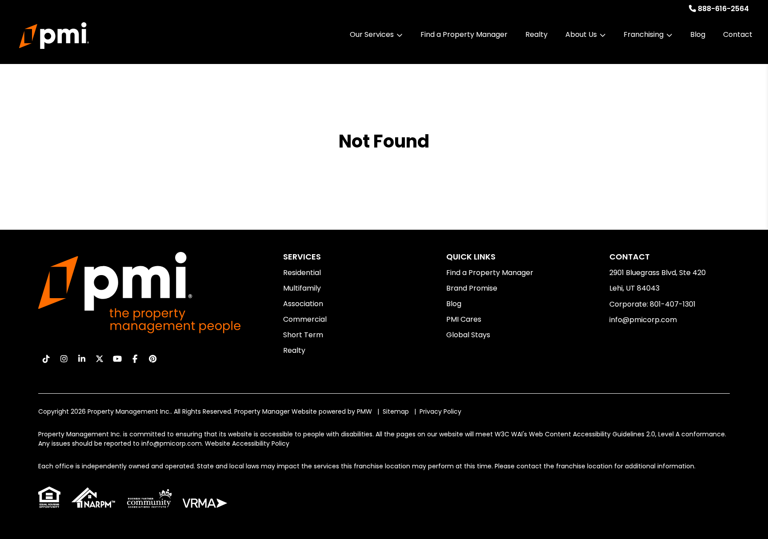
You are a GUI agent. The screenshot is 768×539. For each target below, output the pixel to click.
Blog (697, 34)
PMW (364, 411)
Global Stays (468, 335)
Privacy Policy (440, 411)
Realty (536, 34)
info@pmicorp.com (643, 320)
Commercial (305, 319)
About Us (581, 34)
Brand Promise (471, 288)
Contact (737, 34)
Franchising (644, 34)
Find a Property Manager (464, 34)
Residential (302, 273)
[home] (54, 35)
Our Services (372, 34)
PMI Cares (463, 319)
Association (303, 304)
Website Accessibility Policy (247, 443)
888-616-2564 (723, 9)
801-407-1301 (673, 304)
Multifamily (302, 288)
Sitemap (396, 411)
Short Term (303, 335)
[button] (46, 359)
